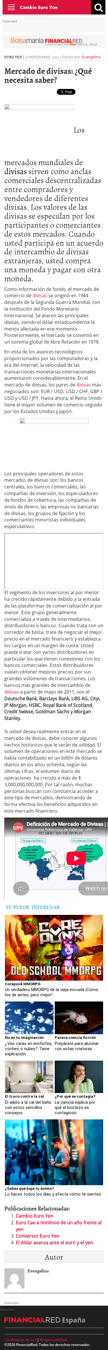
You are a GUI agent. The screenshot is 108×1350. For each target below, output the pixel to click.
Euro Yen (13, 57)
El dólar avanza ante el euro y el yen (54, 1242)
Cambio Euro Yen (39, 7)
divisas (15, 171)
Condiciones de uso (20, 1339)
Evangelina (91, 56)
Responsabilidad (53, 1339)
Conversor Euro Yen (37, 1236)
